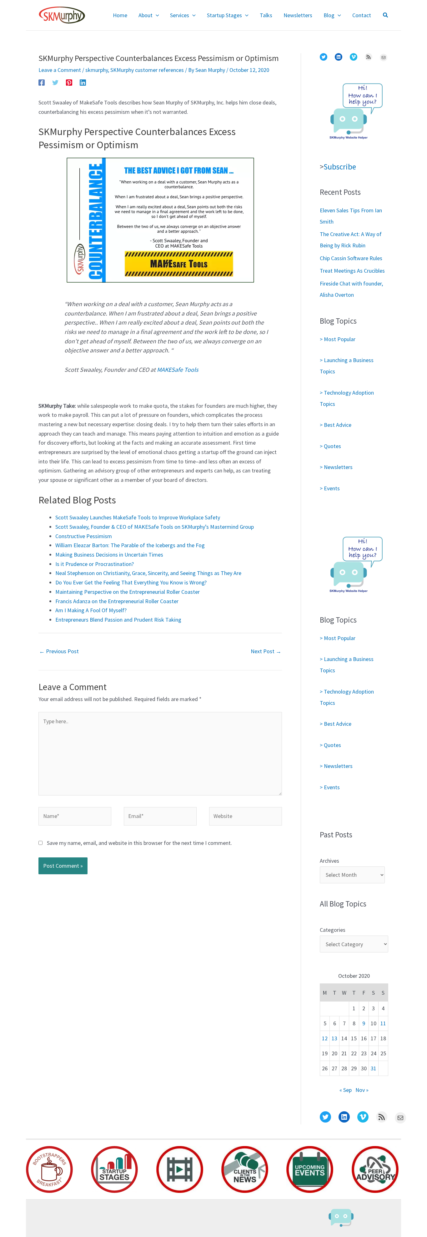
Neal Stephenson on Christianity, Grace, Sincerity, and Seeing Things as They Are (148, 573)
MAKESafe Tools (177, 369)
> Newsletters (336, 467)
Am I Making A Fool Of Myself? (91, 610)
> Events (330, 488)
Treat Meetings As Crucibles (352, 270)
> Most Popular (337, 339)
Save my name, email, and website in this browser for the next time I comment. (139, 842)
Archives (329, 860)
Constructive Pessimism (83, 536)
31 (373, 1068)
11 (383, 1023)
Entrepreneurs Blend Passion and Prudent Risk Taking (118, 619)
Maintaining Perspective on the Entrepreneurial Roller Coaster (127, 591)
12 (325, 1038)
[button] (156, 15)
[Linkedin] (83, 82)
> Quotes (330, 446)
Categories (332, 929)
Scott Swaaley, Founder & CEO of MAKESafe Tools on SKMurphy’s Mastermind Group (154, 526)
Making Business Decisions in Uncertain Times (109, 554)
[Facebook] (41, 82)
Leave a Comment (59, 69)
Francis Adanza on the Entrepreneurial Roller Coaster (116, 601)
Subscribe (340, 167)
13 (334, 1038)
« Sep (345, 1089)
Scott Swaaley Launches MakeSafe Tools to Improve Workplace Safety (137, 517)
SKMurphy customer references (147, 69)
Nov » (362, 1089)
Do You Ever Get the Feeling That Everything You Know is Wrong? (131, 582)
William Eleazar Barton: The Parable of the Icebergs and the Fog (130, 545)
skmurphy (96, 69)
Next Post (266, 651)
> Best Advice (335, 424)
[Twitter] (55, 82)
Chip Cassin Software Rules (351, 258)
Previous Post (59, 651)
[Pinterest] (69, 82)
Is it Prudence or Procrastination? (94, 564)
